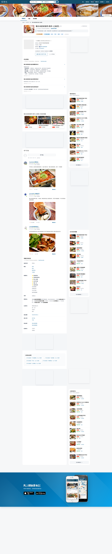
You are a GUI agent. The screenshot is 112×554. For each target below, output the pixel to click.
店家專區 (101, 1)
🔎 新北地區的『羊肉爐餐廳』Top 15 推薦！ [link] (34, 357)
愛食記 (24, 22)
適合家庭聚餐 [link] (34, 325)
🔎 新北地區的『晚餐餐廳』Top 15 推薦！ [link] (50, 360)
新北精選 (27, 22)
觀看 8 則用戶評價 (42, 54)
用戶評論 (26, 150)
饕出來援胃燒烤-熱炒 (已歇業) (47, 26)
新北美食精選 (39, 34)
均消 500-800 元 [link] (35, 314)
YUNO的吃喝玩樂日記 (33, 226)
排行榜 (107, 1)
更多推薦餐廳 (78, 294)
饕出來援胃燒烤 (44, 46)
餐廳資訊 (24, 18)
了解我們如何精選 (53, 28)
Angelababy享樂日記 (33, 162)
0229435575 (41, 48)
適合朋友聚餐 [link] (34, 323)
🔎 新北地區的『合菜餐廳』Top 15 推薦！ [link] (33, 363)
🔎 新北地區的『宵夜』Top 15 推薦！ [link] (33, 360)
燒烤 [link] (33, 266)
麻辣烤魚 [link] (33, 270)
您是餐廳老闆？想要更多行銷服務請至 (44, 51)
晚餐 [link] (59, 34)
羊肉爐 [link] (33, 272)
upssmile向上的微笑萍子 (34, 193)
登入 (83, 1)
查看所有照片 (107, 15)
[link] (82, 101)
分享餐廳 (53, 54)
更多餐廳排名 (78, 462)
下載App (92, 1)
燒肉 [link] (52, 34)
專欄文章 (97, 1)
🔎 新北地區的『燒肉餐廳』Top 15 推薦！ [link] (52, 357)
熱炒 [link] (33, 268)
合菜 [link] (62, 34)
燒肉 (30, 22)
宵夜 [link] (55, 34)
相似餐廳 (35, 18)
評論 (29, 18)
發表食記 (87, 1)
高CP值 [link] (33, 318)
